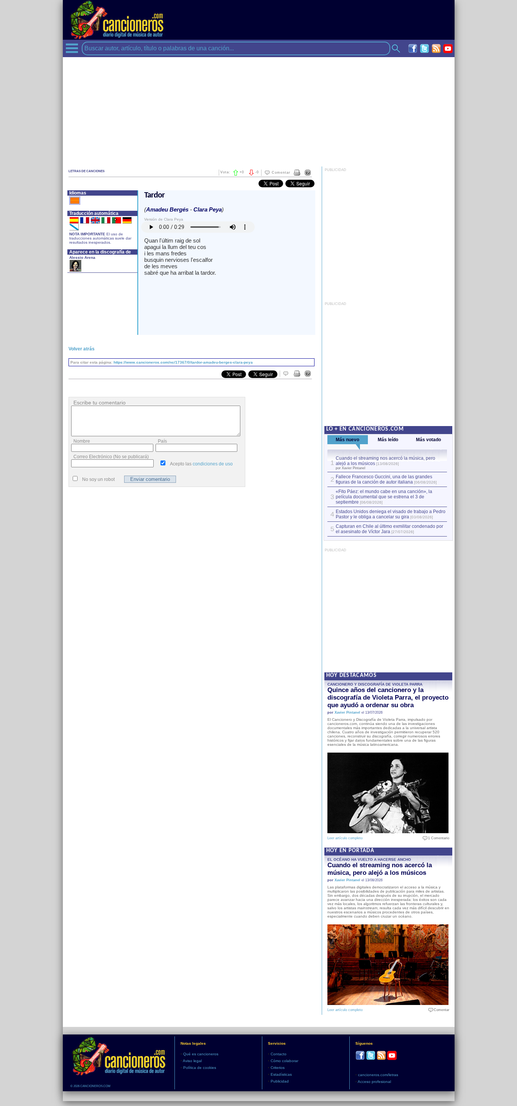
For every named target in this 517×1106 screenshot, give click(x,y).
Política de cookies (199, 1068)
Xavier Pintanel (347, 712)
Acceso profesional (374, 1082)
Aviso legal (192, 1061)
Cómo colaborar (284, 1061)
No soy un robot (98, 479)
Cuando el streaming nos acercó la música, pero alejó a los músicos (379, 869)
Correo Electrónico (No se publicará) (111, 456)
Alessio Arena (82, 257)
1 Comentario (437, 838)
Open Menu (72, 48)
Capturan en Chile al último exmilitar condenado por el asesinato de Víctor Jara (389, 529)
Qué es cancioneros (200, 1054)
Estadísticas (281, 1074)
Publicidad (280, 1081)
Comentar (281, 172)
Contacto (279, 1054)
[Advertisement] (259, 110)
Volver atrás (82, 349)
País (162, 441)
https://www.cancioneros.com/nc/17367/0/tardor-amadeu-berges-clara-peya (183, 362)
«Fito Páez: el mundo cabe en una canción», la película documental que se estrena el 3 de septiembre (384, 497)
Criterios (278, 1068)
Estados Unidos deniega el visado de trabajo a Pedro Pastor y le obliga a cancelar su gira (390, 514)
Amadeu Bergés (167, 209)
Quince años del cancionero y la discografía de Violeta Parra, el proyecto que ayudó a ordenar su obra (387, 697)
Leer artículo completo (345, 838)
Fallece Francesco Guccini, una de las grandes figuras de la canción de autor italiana (384, 479)
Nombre (81, 441)
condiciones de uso (213, 464)
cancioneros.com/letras (378, 1075)
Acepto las (201, 464)
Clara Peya (207, 209)
